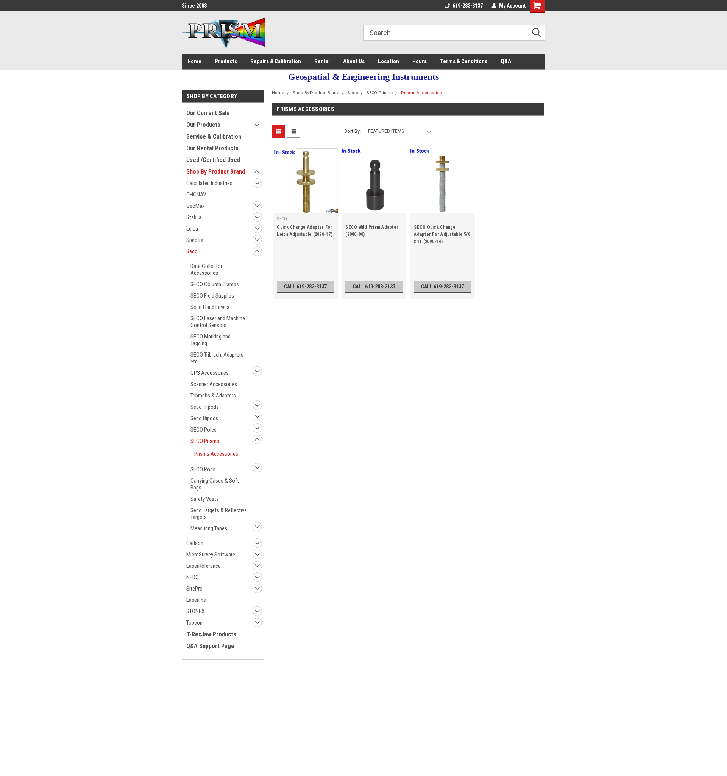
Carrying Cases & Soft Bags (214, 484)
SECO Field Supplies (212, 295)
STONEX (195, 611)
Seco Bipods (204, 418)
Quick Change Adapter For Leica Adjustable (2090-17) (304, 230)
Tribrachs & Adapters (213, 395)
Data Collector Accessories (206, 269)
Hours (419, 61)
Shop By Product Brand (215, 171)
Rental (322, 61)
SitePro (194, 588)
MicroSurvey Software (210, 554)
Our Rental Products (212, 148)
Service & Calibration (213, 136)
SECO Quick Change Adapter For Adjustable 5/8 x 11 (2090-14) (442, 234)
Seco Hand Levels (209, 307)
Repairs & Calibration (275, 61)
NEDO (192, 577)
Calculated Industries (209, 183)
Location (388, 61)
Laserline (196, 600)
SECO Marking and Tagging (210, 340)
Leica (192, 228)
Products (226, 61)
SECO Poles (203, 429)
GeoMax (195, 206)
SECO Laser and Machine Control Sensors (217, 322)
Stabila (193, 217)
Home (194, 61)
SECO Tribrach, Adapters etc (216, 358)
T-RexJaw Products (211, 634)
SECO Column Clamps (214, 284)
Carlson (194, 543)
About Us (354, 61)
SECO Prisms (204, 441)
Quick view (305, 207)
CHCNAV (196, 194)
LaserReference (203, 566)
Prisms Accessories (216, 453)
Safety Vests (204, 499)
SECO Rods (202, 469)
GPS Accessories (209, 372)
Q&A (506, 61)
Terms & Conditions (463, 61)
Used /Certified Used (213, 160)
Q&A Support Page (210, 646)
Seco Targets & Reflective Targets (218, 513)
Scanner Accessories (213, 384)
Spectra (194, 240)
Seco (192, 251)
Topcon (194, 622)
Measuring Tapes (208, 528)
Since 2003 (194, 6)
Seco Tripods (204, 407)
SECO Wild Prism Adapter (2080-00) (371, 230)
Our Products (203, 124)
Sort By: (352, 131)
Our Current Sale (208, 113)
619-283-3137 (467, 6)
